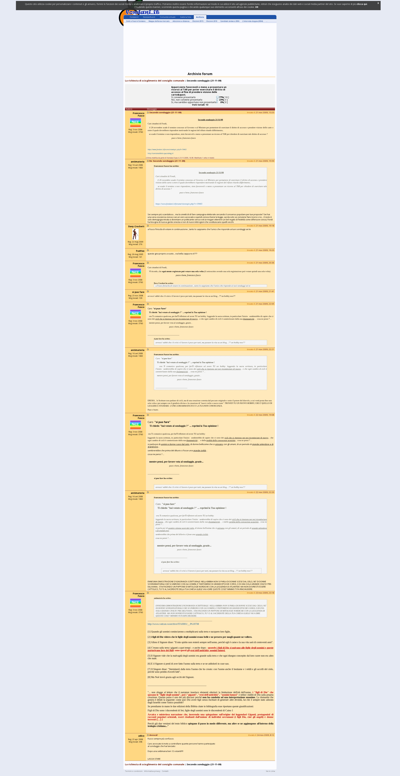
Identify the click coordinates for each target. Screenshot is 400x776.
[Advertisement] (200, 48)
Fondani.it (134, 17)
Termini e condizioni (133, 771)
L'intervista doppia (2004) (252, 21)
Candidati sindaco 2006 (229, 21)
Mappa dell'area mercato (159, 21)
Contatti (165, 771)
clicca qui (362, 4)
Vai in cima (270, 771)
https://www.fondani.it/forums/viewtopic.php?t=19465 (179, 204)
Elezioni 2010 (211, 21)
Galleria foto (185, 17)
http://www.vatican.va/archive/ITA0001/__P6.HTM (173, 624)
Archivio (200, 17)
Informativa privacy (152, 771)
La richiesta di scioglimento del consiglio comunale (154, 80)
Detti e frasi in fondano (135, 21)
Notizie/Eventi (149, 17)
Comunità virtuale (167, 17)
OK (256, 6)
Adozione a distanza (181, 21)
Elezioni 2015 (197, 21)
